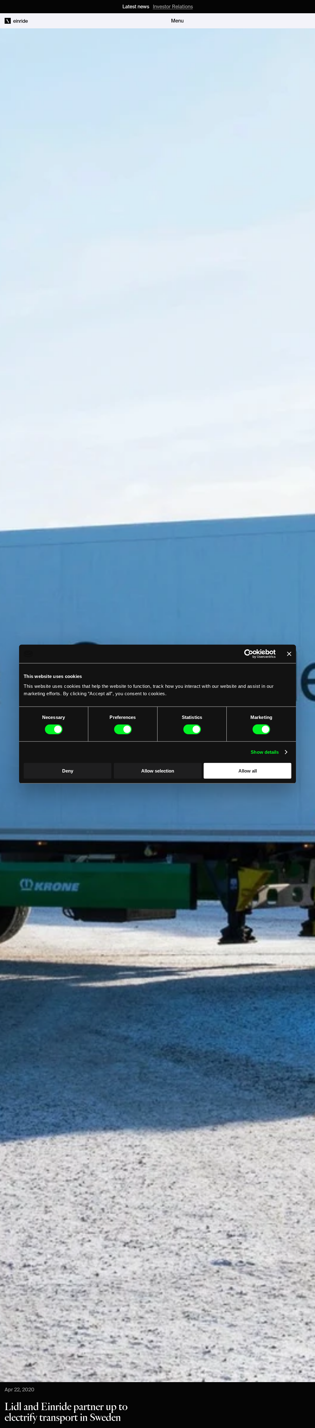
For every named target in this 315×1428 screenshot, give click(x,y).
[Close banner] (289, 654)
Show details (265, 752)
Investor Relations (173, 6)
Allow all (247, 770)
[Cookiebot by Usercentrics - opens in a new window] (249, 654)
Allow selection (157, 770)
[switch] (123, 729)
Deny (67, 770)
